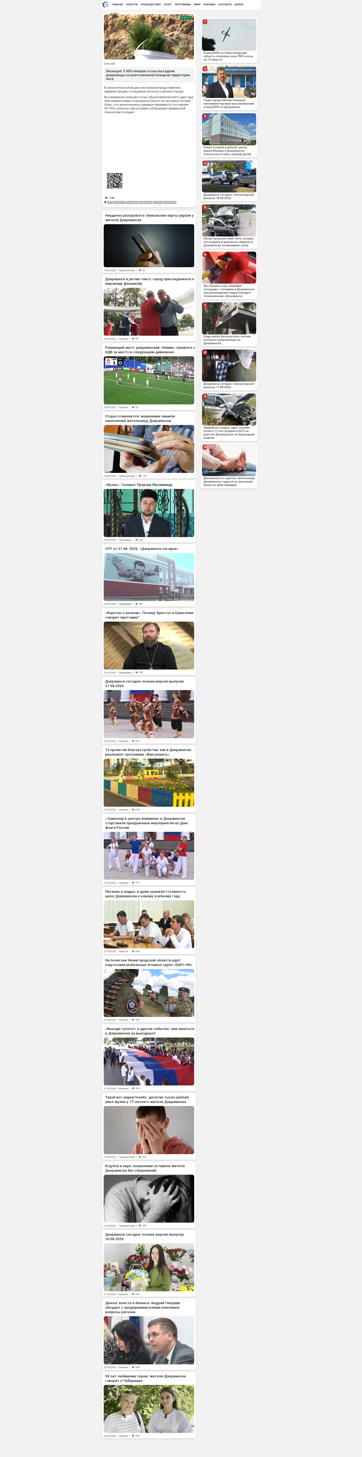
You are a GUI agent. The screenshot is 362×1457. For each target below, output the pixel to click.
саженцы (146, 202)
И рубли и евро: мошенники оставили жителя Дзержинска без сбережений (145, 1168)
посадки (132, 202)
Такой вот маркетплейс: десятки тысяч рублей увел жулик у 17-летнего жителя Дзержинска (147, 1099)
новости (119, 202)
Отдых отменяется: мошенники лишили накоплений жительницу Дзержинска (140, 418)
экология (170, 202)
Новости (186, 17)
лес (110, 202)
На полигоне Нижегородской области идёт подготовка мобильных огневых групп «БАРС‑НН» (149, 962)
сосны (158, 202)
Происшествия (127, 270)
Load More (149, 1446)
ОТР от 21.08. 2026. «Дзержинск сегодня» (141, 548)
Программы (125, 540)
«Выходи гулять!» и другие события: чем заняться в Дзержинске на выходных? (149, 1031)
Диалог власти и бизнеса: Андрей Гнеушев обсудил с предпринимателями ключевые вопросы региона (142, 1307)
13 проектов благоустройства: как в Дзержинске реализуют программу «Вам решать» (148, 752)
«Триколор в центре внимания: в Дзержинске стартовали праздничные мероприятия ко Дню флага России (146, 823)
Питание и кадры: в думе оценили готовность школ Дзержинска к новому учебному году (145, 893)
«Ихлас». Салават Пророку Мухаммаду (139, 485)
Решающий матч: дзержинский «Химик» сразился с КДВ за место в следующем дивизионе (150, 349)
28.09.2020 (109, 63)
